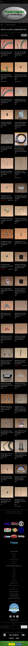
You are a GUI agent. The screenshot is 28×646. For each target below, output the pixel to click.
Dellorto (14, 579)
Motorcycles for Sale (14, 589)
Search (14, 557)
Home (2, 24)
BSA (14, 568)
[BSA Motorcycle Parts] (14, 526)
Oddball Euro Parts (14, 583)
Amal (14, 577)
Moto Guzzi (14, 575)
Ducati (14, 574)
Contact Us (14, 561)
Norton (14, 570)
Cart (26, 1)
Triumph (14, 572)
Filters (24, 35)
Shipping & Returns (14, 559)
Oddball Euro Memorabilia (14, 585)
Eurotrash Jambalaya (10, 632)
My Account (14, 563)
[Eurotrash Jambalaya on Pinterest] (14, 617)
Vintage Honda (14, 581)
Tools (14, 587)
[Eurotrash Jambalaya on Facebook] (10, 617)
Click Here (11, 644)
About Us (14, 553)
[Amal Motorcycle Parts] (7, 526)
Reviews (14, 555)
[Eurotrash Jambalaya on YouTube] (17, 617)
